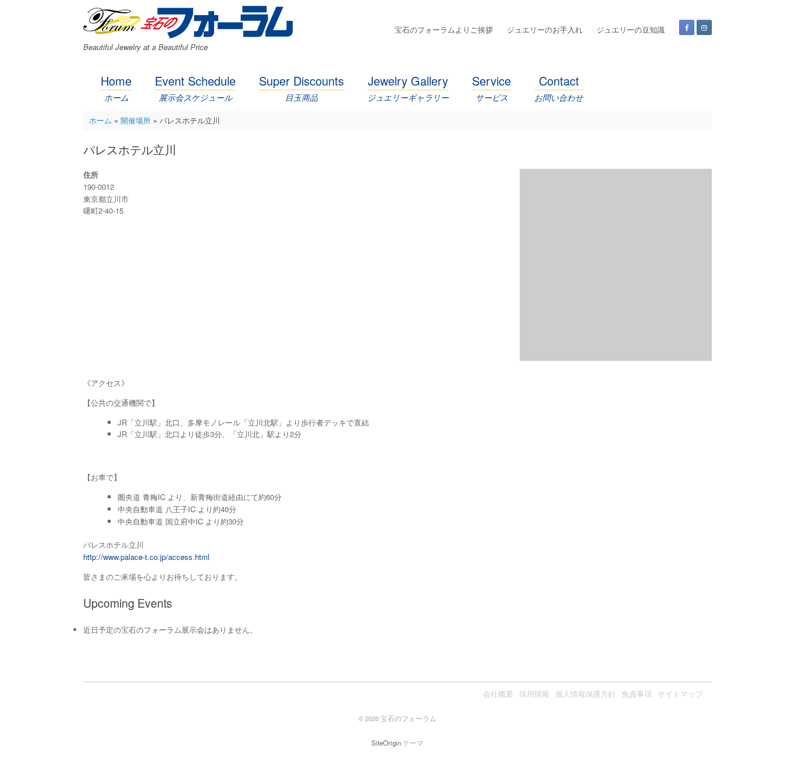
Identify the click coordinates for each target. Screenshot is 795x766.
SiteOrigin (386, 742)
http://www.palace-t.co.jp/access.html (146, 556)
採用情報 (534, 693)
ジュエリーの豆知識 (631, 29)
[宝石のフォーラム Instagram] (704, 27)
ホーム (100, 120)
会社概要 (498, 693)
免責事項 (637, 693)
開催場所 (135, 120)
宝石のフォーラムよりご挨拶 (444, 29)
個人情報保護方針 (585, 693)
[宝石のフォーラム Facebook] (686, 27)
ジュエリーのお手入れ (545, 29)
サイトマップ (680, 693)
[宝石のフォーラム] (188, 22)
